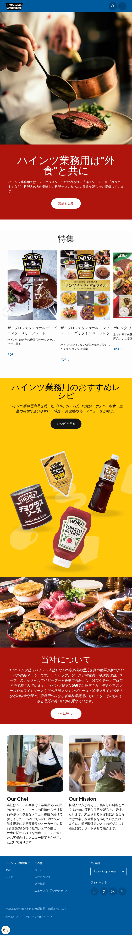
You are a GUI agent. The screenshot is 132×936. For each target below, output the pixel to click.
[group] (69, 307)
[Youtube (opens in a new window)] (113, 891)
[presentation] (124, 312)
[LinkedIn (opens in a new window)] (122, 891)
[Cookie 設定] (5, 930)
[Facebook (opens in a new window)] (104, 891)
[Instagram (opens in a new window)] (94, 891)
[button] (113, 6)
